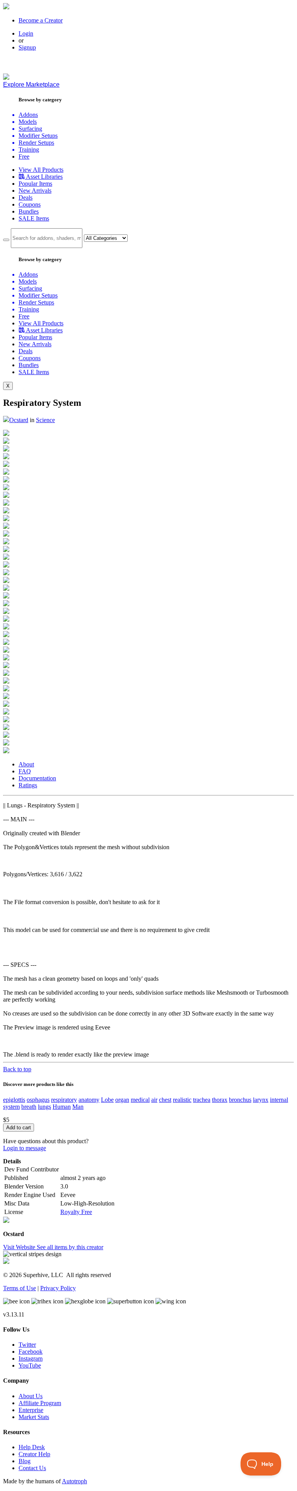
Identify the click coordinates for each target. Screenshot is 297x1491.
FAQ (25, 771)
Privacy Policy (58, 1288)
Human (62, 1106)
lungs (44, 1106)
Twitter (27, 1344)
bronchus (240, 1099)
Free (24, 156)
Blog (25, 1461)
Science (45, 420)
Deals (25, 197)
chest (165, 1099)
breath (28, 1106)
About (26, 764)
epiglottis (14, 1099)
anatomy (89, 1099)
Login (26, 33)
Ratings (28, 785)
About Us (31, 1396)
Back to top (17, 1069)
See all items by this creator (70, 1247)
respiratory (64, 1099)
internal (279, 1099)
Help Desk (32, 1447)
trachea (201, 1099)
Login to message (24, 1148)
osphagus (38, 1099)
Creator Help (34, 1454)
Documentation (37, 778)
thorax (219, 1099)
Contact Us (32, 1468)
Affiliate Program (40, 1403)
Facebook (31, 1351)
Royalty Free (76, 1212)
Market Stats (34, 1417)
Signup (27, 47)
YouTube (30, 1365)
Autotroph (74, 1481)
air (154, 1099)
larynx (260, 1099)
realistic (182, 1099)
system (11, 1106)
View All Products (41, 169)
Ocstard (18, 420)
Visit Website (20, 1247)
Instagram (31, 1358)
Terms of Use (19, 1288)
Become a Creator (41, 20)
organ (122, 1099)
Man (78, 1106)
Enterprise (31, 1410)
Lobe (107, 1099)
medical (140, 1099)
